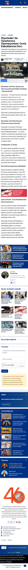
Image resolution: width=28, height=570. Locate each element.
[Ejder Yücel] (4, 473)
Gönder (4, 371)
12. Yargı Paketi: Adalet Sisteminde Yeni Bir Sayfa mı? (17, 466)
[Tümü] (26, 394)
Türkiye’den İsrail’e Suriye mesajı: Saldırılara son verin (6, 316)
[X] (11, 522)
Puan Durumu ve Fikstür (9, 530)
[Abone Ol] (26, 80)
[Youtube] (17, 522)
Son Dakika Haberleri (8, 534)
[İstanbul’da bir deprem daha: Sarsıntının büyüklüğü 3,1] (21, 309)
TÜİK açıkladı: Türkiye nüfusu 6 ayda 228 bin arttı (7, 330)
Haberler (3, 35)
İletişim (10, 540)
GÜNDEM (18, 7)
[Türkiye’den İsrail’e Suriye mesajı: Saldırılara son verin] (7, 309)
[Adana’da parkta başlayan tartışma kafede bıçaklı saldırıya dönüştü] (21, 324)
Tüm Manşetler (7, 532)
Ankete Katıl (6, 404)
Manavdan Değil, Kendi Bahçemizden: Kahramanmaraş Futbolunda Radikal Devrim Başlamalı (17, 474)
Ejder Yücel (12, 471)
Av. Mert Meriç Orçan (15, 464)
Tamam (9, 561)
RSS (5, 547)
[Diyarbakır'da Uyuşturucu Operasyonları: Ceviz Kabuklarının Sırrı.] (14, 70)
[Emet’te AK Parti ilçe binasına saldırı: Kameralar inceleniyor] (21, 295)
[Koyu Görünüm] (21, 3)
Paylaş (4, 80)
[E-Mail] (11, 282)
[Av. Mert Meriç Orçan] (4, 465)
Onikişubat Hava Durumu (9, 527)
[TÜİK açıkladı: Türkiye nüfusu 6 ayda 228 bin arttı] (7, 324)
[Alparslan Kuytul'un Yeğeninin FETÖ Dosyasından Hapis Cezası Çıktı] (7, 295)
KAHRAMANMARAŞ (7, 7)
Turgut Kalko (14, 273)
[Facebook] (8, 522)
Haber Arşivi (6, 535)
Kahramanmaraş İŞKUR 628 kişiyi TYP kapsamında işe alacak (13, 567)
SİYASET (25, 7)
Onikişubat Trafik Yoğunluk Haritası (12, 528)
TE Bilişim (18, 552)
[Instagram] (14, 282)
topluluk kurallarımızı (15, 376)
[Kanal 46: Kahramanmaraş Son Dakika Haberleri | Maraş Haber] (7, 2)
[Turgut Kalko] (5, 274)
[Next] (19, 522)
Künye (4, 540)
